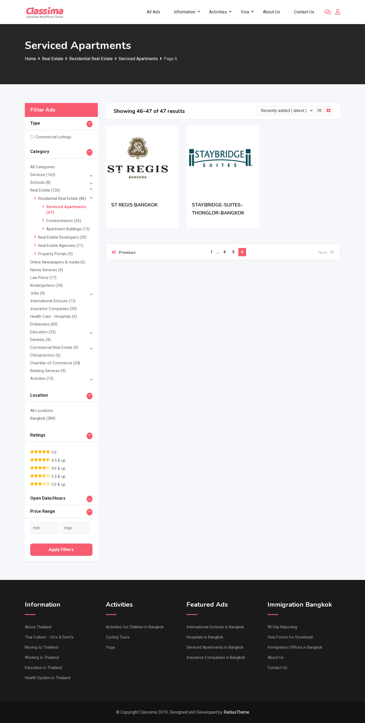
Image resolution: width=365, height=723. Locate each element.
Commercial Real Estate (54, 347)
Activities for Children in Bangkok (135, 627)
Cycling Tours (118, 637)
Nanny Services (46, 269)
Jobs (37, 293)
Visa (245, 11)
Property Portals (55, 253)
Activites (41, 378)
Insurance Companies (53, 308)
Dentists (40, 339)
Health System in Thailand (47, 677)
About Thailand (38, 627)
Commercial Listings (53, 137)
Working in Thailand (42, 657)
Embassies (43, 324)
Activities (218, 11)
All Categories (42, 167)
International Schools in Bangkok (215, 627)
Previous (127, 252)
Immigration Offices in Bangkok (294, 647)
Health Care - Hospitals (53, 316)
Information (184, 11)
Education (43, 332)
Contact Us (304, 11)
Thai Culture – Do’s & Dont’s (49, 637)
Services (42, 174)
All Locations (41, 410)
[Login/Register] (337, 12)
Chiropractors (45, 355)
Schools (40, 182)
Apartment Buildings (68, 229)
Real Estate (45, 190)
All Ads (153, 11)
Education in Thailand (43, 667)
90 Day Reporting (282, 627)
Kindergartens (46, 285)
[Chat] (328, 12)
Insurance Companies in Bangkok (216, 657)
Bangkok (42, 418)
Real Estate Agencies (60, 245)
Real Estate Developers (62, 237)
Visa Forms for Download (290, 637)
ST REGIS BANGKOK (134, 205)
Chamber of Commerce (55, 363)
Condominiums (63, 220)
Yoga (110, 647)
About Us (271, 11)
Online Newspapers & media (57, 262)
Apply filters (61, 549)
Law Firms (43, 277)
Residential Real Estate (62, 198)
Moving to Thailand (41, 647)
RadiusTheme (236, 712)
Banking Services (48, 370)
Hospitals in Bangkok (205, 637)
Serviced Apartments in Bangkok (215, 647)
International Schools (53, 301)
